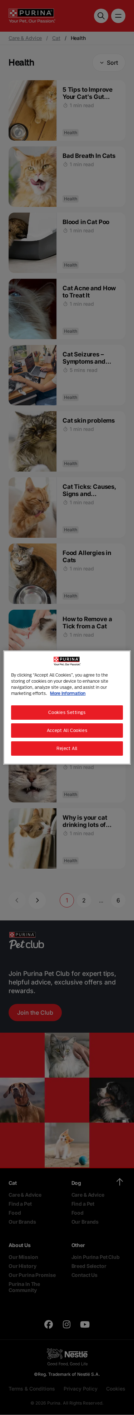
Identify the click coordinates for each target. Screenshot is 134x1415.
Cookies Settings (66, 712)
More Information (67, 693)
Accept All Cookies (67, 730)
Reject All (67, 748)
